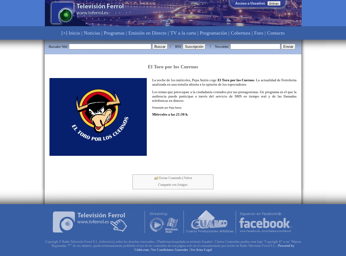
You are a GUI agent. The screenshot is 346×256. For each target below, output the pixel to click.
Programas (114, 33)
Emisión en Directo (147, 33)
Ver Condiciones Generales (169, 250)
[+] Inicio (70, 33)
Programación (213, 33)
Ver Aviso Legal (201, 250)
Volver (188, 178)
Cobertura (240, 33)
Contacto (276, 33)
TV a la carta (183, 33)
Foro (258, 33)
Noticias (92, 33)
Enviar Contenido (170, 178)
